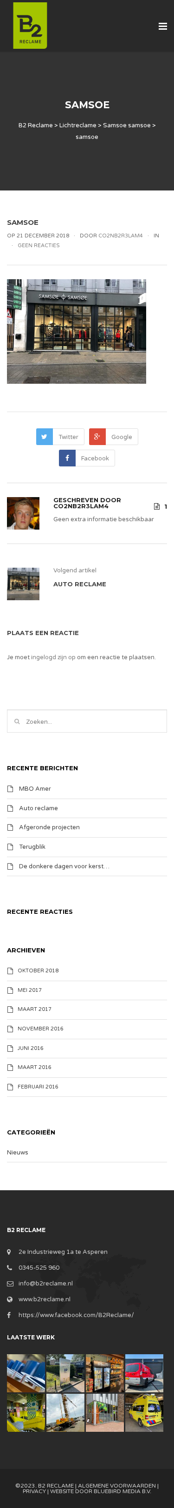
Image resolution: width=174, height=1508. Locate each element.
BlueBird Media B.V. (122, 1491)
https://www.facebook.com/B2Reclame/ (76, 1315)
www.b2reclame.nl (45, 1299)
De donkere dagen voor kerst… (64, 866)
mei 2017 (30, 990)
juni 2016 (31, 1048)
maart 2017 (35, 1010)
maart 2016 (35, 1067)
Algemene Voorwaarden (117, 1485)
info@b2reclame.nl (46, 1283)
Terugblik (32, 847)
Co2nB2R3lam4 (81, 506)
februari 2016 (38, 1087)
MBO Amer (35, 789)
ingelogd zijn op (53, 657)
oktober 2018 (38, 971)
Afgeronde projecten (49, 827)
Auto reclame (38, 808)
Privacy (34, 1491)
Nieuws (17, 1152)
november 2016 (41, 1029)
